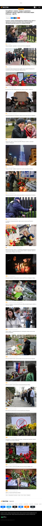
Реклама (17, 512)
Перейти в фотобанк (19, 247)
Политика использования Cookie (6, 514)
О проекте (2, 512)
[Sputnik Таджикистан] (5, 8)
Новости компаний (23, 512)
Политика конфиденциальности (31, 512)
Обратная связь (32, 514)
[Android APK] (3, 517)
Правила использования (12, 512)
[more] (35, 44)
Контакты (5, 512)
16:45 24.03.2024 (8, 15)
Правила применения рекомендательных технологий (21, 514)
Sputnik (10, 247)
